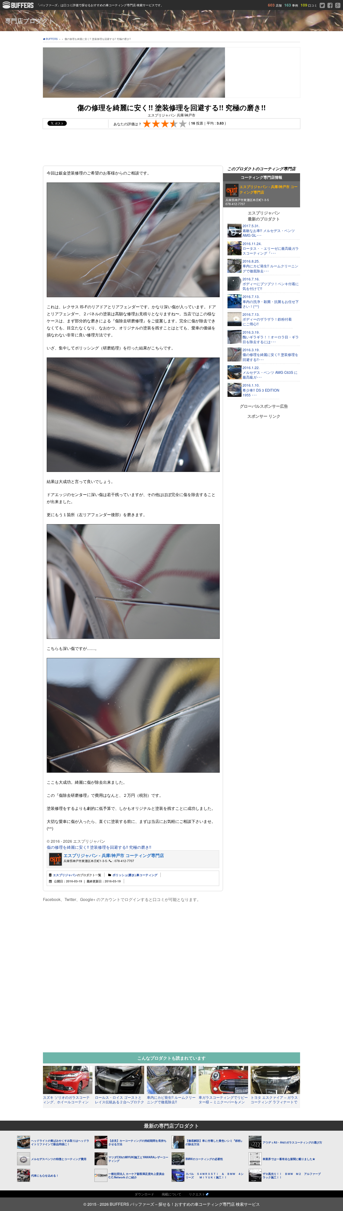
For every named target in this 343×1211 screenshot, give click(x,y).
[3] (165, 123)
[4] (174, 123)
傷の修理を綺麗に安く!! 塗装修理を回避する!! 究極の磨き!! (99, 847)
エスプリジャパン (65, 875)
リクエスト (197, 1194)
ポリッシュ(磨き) (124, 875)
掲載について (171, 1194)
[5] (183, 123)
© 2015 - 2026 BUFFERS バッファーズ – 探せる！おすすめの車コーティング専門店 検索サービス (171, 1204)
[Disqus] (133, 968)
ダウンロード (144, 1194)
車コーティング (146, 875)
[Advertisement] (171, 149)
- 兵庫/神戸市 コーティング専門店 (114, 855)
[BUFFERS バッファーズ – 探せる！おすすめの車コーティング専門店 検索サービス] (19, 7)
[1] (147, 123)
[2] (156, 123)
